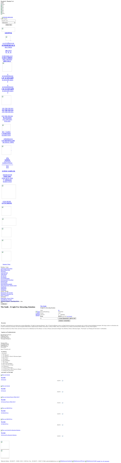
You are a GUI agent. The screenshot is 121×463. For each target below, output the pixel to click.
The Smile (43, 306)
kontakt (98, 461)
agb (103, 461)
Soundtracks (3, 287)
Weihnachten (3, 288)
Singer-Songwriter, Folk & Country (9, 285)
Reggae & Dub (4, 281)
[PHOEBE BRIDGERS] (7, 17)
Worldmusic (3, 289)
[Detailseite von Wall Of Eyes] (6, 408)
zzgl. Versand (69, 316)
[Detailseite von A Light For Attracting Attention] (38, 315)
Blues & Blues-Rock (5, 270)
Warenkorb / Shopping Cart (7, 294)
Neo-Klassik (3, 277)
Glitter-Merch (4, 274)
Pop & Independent (5, 278)
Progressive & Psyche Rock (7, 280)
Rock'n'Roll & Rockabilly (6, 284)
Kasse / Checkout (5, 295)
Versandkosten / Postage (6, 299)
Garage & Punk (4, 272)
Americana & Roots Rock (6, 268)
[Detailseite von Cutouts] (5, 374)
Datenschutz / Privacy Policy (7, 298)
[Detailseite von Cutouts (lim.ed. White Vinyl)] (10, 397)
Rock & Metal (4, 282)
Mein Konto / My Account (7, 292)
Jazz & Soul (3, 275)
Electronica (3, 271)
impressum (106, 461)
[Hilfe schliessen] (4, 303)
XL (59, 310)
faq (101, 461)
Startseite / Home (6, 264)
